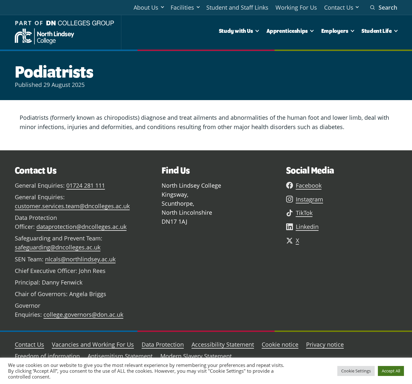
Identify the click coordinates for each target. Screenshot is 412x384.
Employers (334, 30)
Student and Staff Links (237, 7)
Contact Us (338, 7)
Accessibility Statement (223, 344)
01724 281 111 (85, 185)
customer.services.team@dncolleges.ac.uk (72, 206)
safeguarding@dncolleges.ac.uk (57, 247)
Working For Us (296, 7)
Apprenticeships (287, 30)
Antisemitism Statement (120, 356)
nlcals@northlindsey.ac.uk (80, 259)
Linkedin (307, 226)
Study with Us (236, 30)
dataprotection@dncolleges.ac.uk (81, 226)
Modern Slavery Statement (196, 356)
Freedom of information (47, 356)
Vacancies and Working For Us (93, 344)
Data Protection (163, 344)
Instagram (309, 199)
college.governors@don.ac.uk (83, 314)
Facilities (182, 7)
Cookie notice (280, 344)
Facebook (309, 185)
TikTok (304, 213)
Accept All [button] (391, 371)
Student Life (376, 30)
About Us (146, 7)
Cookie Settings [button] (356, 371)
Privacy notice (325, 344)
